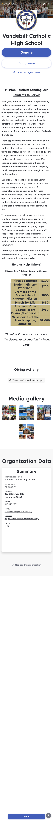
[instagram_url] (8, 526)
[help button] (48, 815)
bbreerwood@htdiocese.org (18, 511)
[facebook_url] (5, 526)
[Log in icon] (43, 3)
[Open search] (38, 3)
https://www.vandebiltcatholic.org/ (22, 518)
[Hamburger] (48, 3)
